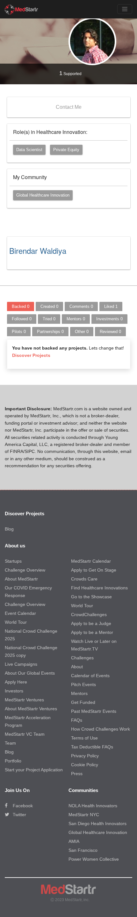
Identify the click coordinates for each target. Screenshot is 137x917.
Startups (13, 561)
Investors (14, 690)
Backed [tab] (20, 306)
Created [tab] (49, 306)
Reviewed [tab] (110, 331)
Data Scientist (29, 149)
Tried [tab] (49, 318)
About (77, 666)
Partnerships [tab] (50, 331)
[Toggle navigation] (124, 9)
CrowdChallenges (89, 614)
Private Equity (66, 149)
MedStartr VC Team (25, 734)
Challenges (82, 657)
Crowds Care (84, 578)
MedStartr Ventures (24, 699)
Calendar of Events (90, 675)
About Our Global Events (30, 673)
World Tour (16, 622)
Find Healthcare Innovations (99, 587)
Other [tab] (82, 331)
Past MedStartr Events (93, 711)
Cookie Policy (84, 764)
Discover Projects (31, 355)
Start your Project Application (34, 769)
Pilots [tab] (19, 331)
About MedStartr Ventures (31, 708)
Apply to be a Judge (91, 623)
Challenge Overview (25, 570)
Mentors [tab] (76, 318)
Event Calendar (20, 613)
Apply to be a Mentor (92, 632)
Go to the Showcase (91, 596)
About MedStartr (21, 578)
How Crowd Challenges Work (100, 729)
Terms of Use (84, 737)
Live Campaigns (21, 664)
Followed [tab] (22, 318)
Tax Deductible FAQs (92, 746)
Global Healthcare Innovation (42, 195)
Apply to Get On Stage (93, 570)
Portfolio (13, 760)
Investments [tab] (109, 318)
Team (10, 743)
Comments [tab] (81, 306)
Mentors (79, 693)
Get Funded (83, 702)
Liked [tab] (111, 306)
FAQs (76, 720)
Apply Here (16, 681)
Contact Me (69, 107)
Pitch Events (83, 684)
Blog (9, 528)
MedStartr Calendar (91, 561)
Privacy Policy (85, 755)
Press (77, 773)
